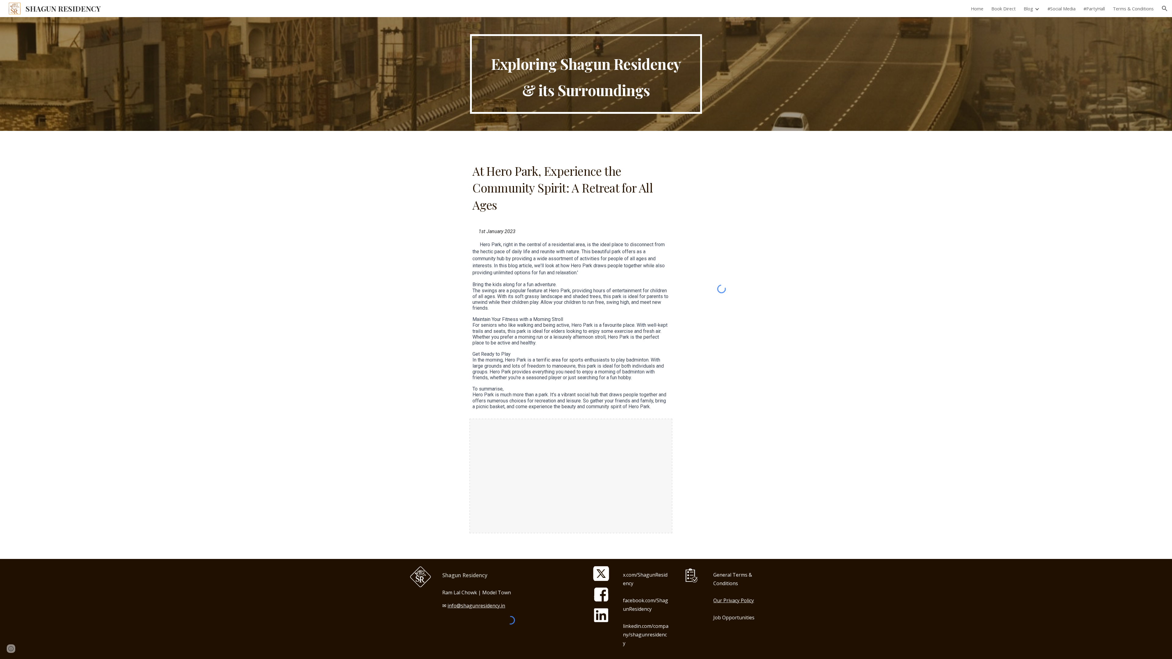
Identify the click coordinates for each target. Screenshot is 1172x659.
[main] (586, 74)
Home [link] (977, 8)
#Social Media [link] (1061, 8)
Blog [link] (1028, 8)
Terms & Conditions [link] (1133, 8)
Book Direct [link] (1003, 8)
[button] (1164, 8)
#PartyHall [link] (1094, 8)
